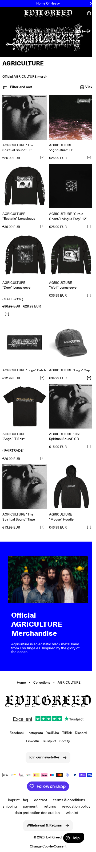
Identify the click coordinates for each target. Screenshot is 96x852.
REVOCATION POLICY (19, 806)
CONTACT (38, 793)
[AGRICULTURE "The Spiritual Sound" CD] (68, 401)
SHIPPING (25, 799)
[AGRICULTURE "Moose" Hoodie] (68, 479)
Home (19, 671)
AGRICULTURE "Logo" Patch (13, 363)
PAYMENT (45, 799)
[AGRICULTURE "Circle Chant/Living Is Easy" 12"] (68, 181)
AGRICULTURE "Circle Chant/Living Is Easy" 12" (66, 210)
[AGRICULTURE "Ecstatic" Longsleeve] (23, 181)
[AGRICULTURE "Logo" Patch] (23, 334)
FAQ (23, 793)
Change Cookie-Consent (46, 846)
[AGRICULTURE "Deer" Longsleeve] (23, 248)
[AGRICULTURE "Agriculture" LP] (68, 115)
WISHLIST (44, 812)
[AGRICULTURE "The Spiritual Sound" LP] (23, 115)
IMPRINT (12, 793)
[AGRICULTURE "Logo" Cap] (68, 334)
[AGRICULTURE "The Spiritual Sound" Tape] (23, 479)
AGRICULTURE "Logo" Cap (67, 361)
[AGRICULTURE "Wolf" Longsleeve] (68, 248)
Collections (39, 671)
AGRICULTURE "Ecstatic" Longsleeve (18, 210)
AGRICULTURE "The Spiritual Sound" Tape (18, 508)
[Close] (91, 3)
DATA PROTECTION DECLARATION (62, 806)
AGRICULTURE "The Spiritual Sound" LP (17, 144)
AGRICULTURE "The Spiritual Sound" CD (62, 429)
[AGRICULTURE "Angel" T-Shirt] (23, 401)
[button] (8, 13)
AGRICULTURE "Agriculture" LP (59, 144)
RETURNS (65, 799)
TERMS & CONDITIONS (67, 793)
